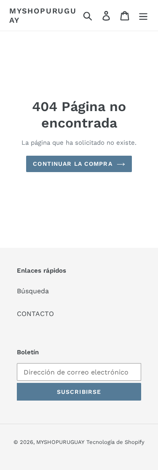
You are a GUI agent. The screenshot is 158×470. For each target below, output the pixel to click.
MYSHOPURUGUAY (43, 15)
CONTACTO (35, 314)
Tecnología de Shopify (115, 442)
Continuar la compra (72, 163)
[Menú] (143, 15)
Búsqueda (33, 291)
